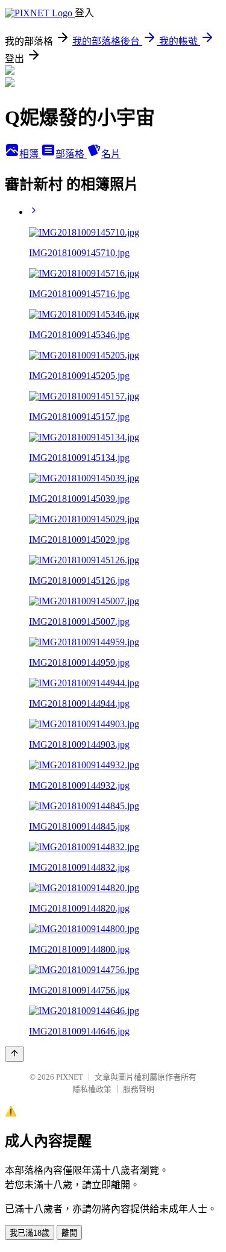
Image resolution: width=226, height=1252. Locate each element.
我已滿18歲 (29, 1233)
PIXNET (69, 1076)
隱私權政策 (91, 1089)
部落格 (71, 154)
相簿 (30, 154)
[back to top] (14, 1054)
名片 (111, 154)
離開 (69, 1233)
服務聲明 (138, 1089)
